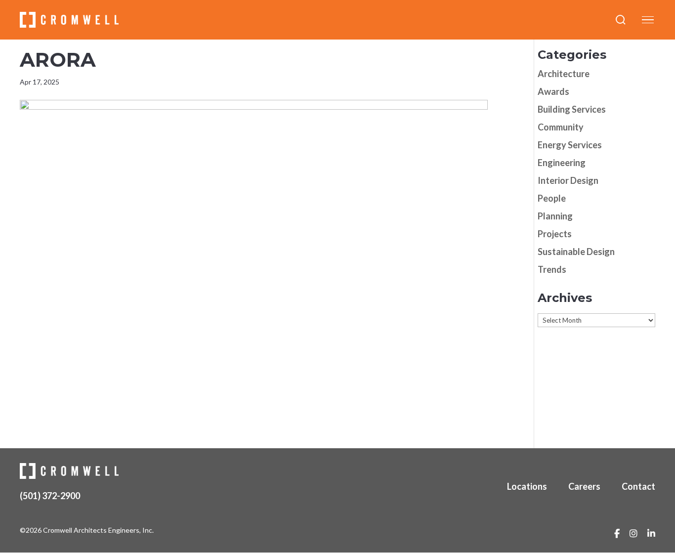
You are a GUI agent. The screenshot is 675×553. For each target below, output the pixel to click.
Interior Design (568, 180)
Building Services (572, 109)
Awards (553, 91)
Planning (555, 216)
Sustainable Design (576, 251)
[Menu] (647, 19)
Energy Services (570, 144)
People (552, 198)
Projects (555, 233)
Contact (638, 486)
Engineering (562, 162)
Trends (552, 269)
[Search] (621, 20)
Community (561, 127)
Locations (527, 486)
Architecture (564, 73)
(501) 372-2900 (50, 495)
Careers (584, 486)
